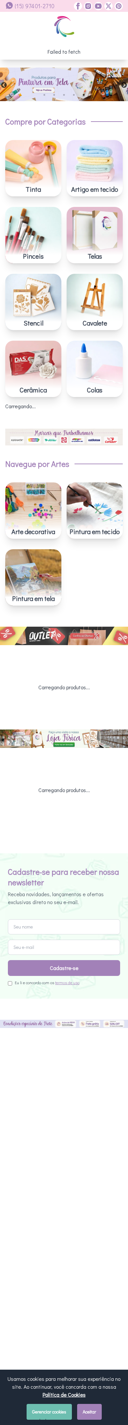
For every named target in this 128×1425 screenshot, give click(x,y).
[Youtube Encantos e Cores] (97, 6)
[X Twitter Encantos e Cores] (107, 6)
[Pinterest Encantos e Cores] (118, 6)
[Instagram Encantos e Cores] (87, 6)
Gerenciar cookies (49, 1412)
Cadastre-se (64, 967)
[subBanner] (64, 636)
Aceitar (89, 1412)
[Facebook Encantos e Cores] (78, 6)
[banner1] (64, 84)
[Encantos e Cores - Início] (64, 26)
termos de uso (67, 982)
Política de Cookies (64, 1394)
